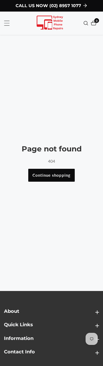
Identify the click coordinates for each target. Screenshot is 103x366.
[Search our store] (86, 23)
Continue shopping (51, 175)
